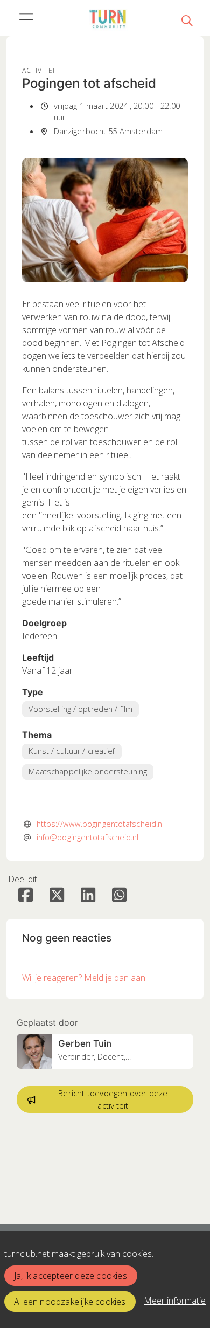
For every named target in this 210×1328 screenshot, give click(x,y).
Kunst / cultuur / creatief (72, 751)
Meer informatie (175, 1300)
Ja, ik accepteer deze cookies (70, 1276)
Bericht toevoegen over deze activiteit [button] (112, 1099)
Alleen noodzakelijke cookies (70, 1302)
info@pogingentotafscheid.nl (88, 837)
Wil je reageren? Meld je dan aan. (84, 978)
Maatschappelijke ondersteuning (88, 771)
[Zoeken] (187, 20)
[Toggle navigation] (26, 20)
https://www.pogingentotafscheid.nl (100, 823)
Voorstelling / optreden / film (80, 709)
